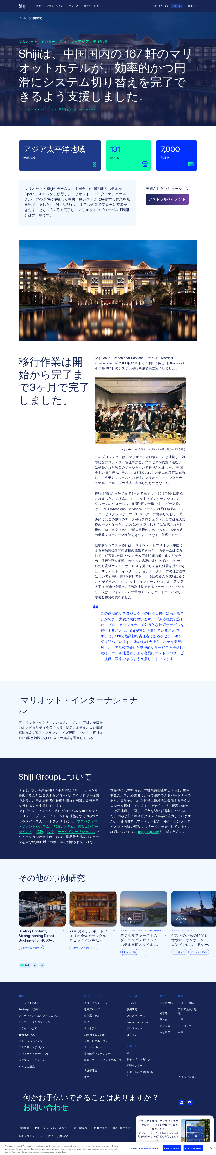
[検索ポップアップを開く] (154, 5)
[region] (108, 1148)
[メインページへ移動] (23, 6)
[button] (177, 6)
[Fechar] (211, 1148)
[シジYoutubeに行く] (190, 1102)
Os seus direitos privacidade (144, 1148)
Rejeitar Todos (171, 1148)
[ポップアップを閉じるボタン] (211, 1118)
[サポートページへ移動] (166, 5)
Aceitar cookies (193, 1148)
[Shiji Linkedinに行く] (181, 1102)
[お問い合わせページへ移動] (160, 5)
